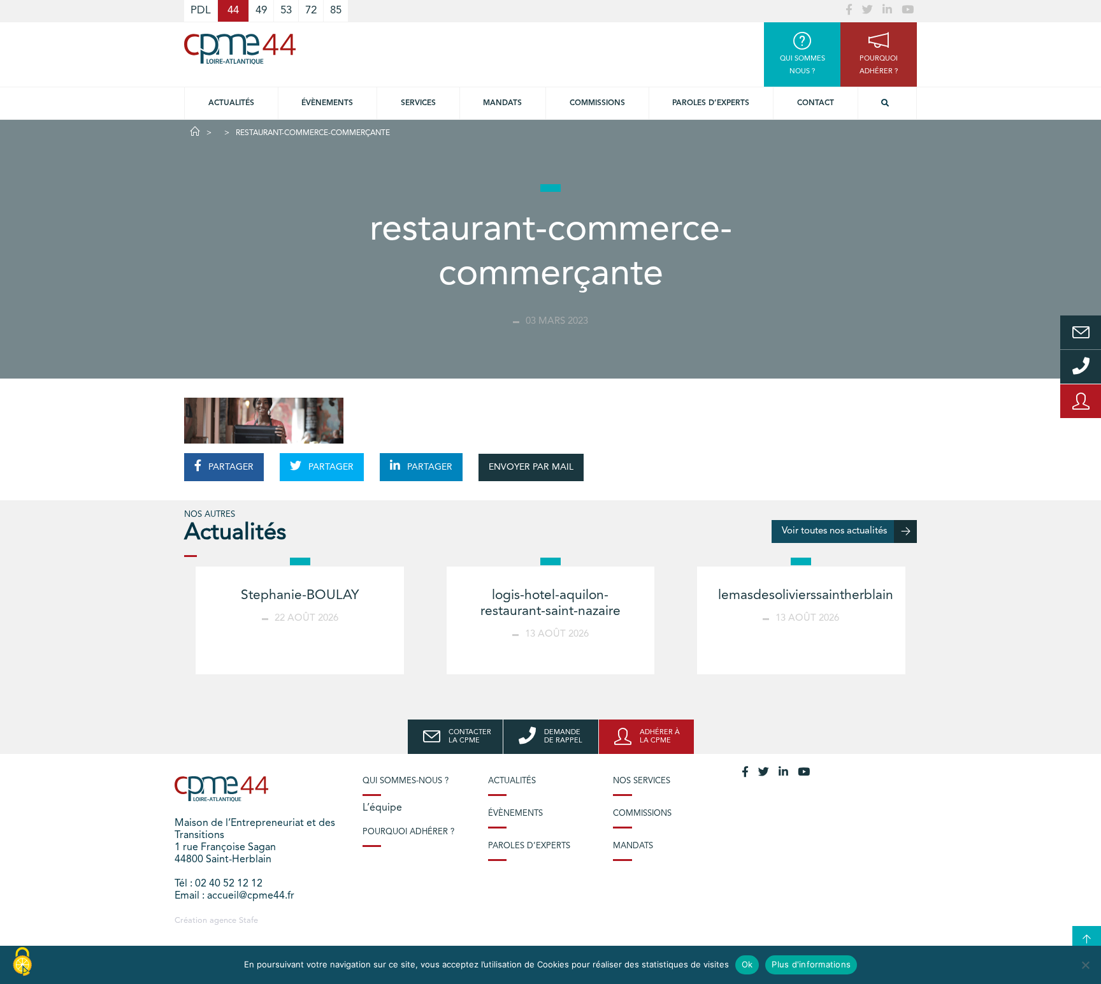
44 (233, 10)
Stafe (248, 920)
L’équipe (382, 808)
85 (336, 10)
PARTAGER (230, 467)
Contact (815, 103)
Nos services (641, 781)
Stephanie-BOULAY (300, 595)
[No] (1085, 965)
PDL (201, 10)
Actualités (231, 103)
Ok (747, 964)
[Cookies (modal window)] (22, 962)
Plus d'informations (811, 964)
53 (286, 10)
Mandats (502, 103)
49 (261, 10)
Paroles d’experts (710, 103)
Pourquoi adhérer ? (408, 832)
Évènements (327, 103)
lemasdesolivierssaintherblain (805, 595)
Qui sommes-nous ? (406, 781)
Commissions (597, 103)
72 (311, 10)
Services (418, 103)
